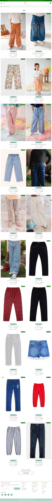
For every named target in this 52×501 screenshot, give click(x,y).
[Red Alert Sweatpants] (38, 395)
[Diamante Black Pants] (38, 259)
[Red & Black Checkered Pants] (13, 304)
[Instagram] (5, 495)
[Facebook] (2, 495)
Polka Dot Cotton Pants (13, 371)
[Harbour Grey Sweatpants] (13, 440)
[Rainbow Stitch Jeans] (38, 440)
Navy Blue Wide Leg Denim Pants (39, 189)
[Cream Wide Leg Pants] (38, 213)
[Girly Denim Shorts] (38, 349)
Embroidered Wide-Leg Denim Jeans (38, 53)
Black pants (39, 326)
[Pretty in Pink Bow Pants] (13, 122)
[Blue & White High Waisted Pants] (13, 259)
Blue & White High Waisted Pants (13, 280)
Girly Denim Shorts (39, 371)
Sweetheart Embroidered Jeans (13, 189)
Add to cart (13, 278)
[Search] (4, 3)
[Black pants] (38, 304)
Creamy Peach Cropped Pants (38, 98)
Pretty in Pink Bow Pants (13, 144)
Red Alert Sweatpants (38, 417)
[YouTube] (11, 495)
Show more (26, 473)
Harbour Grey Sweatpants (13, 462)
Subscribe (17, 488)
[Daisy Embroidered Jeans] (13, 395)
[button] (23, 10)
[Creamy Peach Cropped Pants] (38, 77)
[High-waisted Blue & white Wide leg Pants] (38, 122)
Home (1, 6)
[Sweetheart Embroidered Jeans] (13, 168)
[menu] (1, 3)
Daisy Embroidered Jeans (13, 417)
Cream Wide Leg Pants (39, 235)
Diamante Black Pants (38, 280)
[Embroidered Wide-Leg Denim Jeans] (38, 31)
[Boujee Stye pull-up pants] (13, 213)
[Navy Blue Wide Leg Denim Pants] (38, 168)
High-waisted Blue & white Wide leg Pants (38, 144)
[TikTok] (8, 495)
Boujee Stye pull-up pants (13, 235)
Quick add (13, 51)
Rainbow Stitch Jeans (38, 462)
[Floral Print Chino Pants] (13, 77)
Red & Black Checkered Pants (13, 326)
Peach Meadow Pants (13, 53)
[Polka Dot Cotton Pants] (13, 349)
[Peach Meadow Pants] (13, 31)
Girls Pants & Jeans (6, 6)
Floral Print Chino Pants (13, 98)
